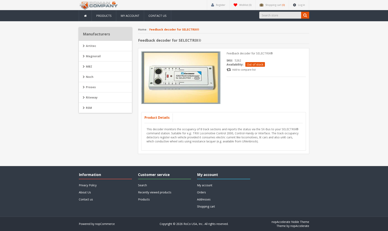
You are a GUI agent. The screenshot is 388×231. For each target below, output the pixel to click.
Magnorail (93, 56)
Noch (89, 77)
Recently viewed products (154, 192)
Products (104, 16)
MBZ (89, 66)
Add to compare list (244, 69)
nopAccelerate (299, 226)
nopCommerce (105, 224)
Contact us (158, 16)
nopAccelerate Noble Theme (290, 222)
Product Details (157, 117)
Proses (91, 87)
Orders (201, 192)
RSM (89, 108)
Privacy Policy (88, 185)
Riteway (92, 97)
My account (130, 16)
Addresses (204, 199)
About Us (85, 192)
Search (142, 185)
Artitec (91, 46)
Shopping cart (206, 206)
